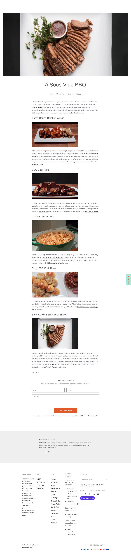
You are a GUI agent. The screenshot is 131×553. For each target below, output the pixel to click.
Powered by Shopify (27, 547)
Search (53, 519)
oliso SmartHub (37, 107)
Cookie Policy (55, 507)
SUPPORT (40, 488)
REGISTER (40, 485)
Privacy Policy (74, 416)
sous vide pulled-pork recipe (53, 257)
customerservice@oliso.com (75, 504)
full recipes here (37, 165)
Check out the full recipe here (58, 263)
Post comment (65, 410)
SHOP (39, 479)
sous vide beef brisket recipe (68, 356)
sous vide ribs (43, 211)
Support (53, 485)
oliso (28, 545)
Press (53, 516)
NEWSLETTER (42, 482)
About (53, 495)
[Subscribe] (72, 452)
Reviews (54, 523)
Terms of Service (87, 416)
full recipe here (53, 364)
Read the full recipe (91, 211)
